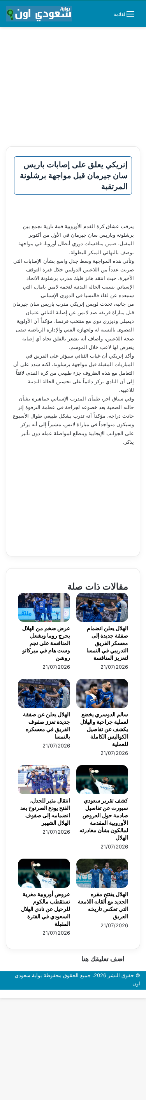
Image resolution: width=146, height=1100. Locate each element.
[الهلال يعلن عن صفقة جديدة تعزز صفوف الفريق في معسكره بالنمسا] (44, 706)
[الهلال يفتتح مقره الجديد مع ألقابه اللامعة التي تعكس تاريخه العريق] (102, 886)
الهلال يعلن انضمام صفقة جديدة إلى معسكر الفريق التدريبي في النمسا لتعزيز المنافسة (107, 643)
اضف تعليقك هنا (103, 959)
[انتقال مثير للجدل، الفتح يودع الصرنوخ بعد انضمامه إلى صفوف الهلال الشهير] (44, 792)
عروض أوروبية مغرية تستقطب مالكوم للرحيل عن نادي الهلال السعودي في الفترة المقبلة (45, 909)
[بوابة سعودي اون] (39, 13)
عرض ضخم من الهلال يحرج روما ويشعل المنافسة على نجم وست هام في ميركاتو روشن (46, 643)
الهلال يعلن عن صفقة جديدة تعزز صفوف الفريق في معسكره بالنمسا (46, 725)
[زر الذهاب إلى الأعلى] (144, 993)
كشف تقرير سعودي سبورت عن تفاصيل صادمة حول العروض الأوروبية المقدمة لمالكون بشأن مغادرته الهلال (103, 819)
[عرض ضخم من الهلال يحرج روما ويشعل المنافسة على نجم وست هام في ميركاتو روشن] (44, 620)
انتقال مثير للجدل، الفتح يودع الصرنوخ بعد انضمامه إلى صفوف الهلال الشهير (45, 811)
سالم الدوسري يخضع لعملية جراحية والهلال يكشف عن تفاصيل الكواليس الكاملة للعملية (104, 729)
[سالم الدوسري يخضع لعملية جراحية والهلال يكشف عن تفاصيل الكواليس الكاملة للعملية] (102, 706)
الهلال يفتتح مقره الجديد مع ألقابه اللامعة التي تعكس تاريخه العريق (103, 905)
